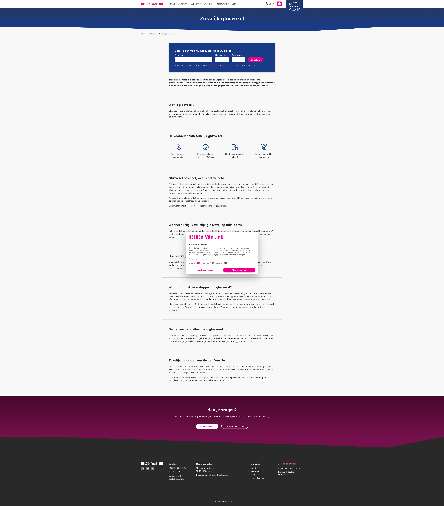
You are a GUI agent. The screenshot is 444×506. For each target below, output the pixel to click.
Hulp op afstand (288, 464)
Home (144, 34)
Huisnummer (221, 55)
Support (195, 4)
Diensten (182, 4)
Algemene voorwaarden (289, 468)
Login (271, 4)
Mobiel (254, 475)
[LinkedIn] (142, 468)
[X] (152, 468)
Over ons (208, 4)
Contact (235, 4)
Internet (153, 34)
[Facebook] (147, 468)
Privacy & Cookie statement (286, 473)
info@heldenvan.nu (234, 426)
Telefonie (255, 471)
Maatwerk (222, 4)
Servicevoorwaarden (228, 65)
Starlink (171, 4)
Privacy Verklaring (214, 65)
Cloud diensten (257, 478)
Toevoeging (237, 55)
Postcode (179, 55)
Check (254, 60)
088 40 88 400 (207, 426)
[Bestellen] (279, 4)
